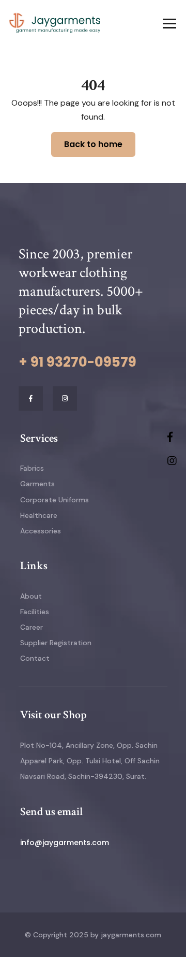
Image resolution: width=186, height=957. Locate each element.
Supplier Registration (55, 642)
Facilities (34, 611)
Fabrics (32, 468)
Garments (37, 483)
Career (31, 627)
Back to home (93, 144)
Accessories (40, 530)
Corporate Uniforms (54, 499)
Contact (35, 658)
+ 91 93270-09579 (77, 362)
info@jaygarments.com (64, 842)
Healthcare (38, 515)
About (31, 596)
